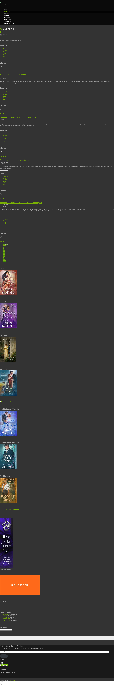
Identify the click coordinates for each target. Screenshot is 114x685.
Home (5, 9)
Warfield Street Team (9, 23)
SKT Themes (12, 680)
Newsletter (7, 17)
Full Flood (5, 615)
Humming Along (6, 620)
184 (4, 259)
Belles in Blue (7, 19)
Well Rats (5, 617)
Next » (4, 261)
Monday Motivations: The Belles (13, 75)
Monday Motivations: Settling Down (14, 160)
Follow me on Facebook (9, 510)
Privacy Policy (8, 21)
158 (4, 250)
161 (4, 255)
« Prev (4, 245)
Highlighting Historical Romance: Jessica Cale (18, 117)
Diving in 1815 (6, 614)
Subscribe (4, 656)
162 (4, 256)
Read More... (3, 71)
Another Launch (6, 618)
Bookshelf (6, 13)
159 (4, 252)
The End (3, 32)
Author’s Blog (7, 11)
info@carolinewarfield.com (10, 676)
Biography (6, 15)
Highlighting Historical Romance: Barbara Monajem (21, 202)
